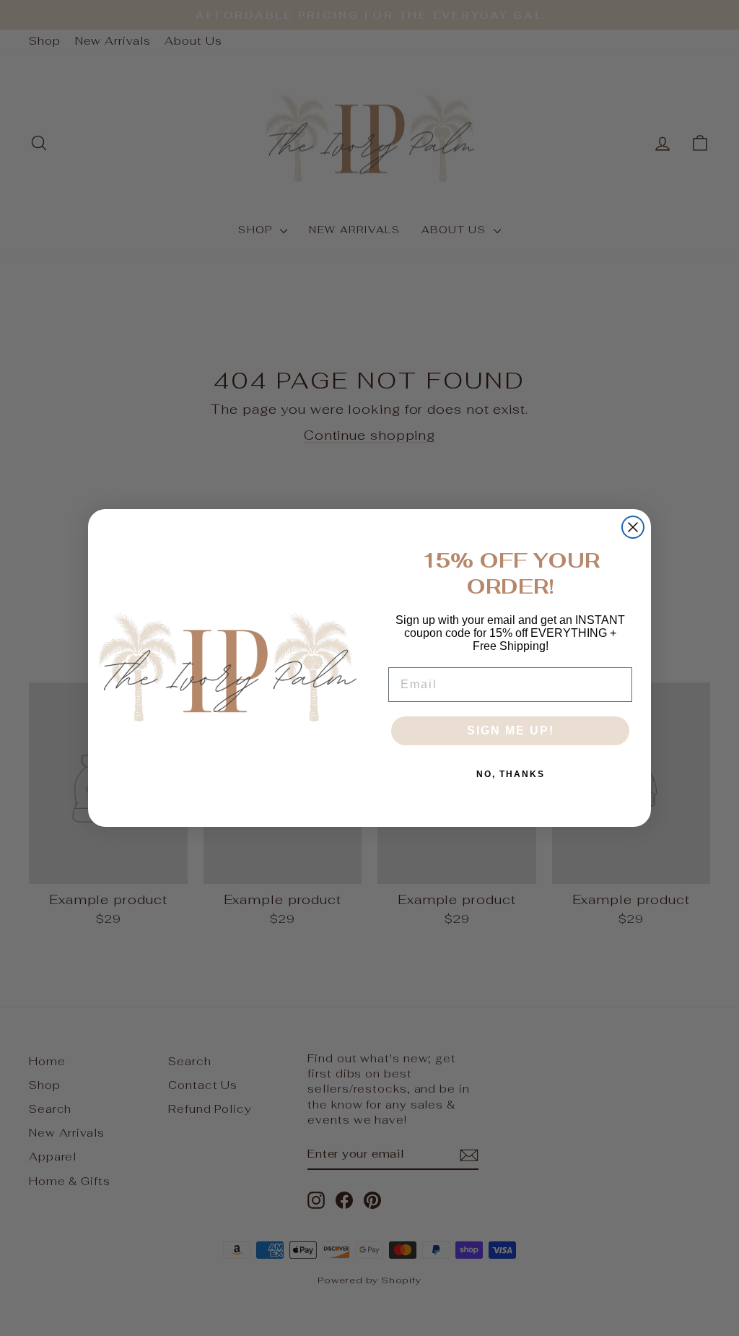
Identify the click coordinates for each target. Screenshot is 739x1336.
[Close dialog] (633, 527)
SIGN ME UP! (510, 730)
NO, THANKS (510, 774)
